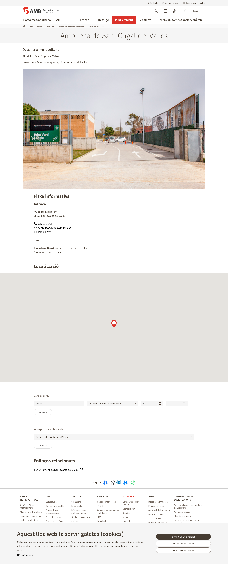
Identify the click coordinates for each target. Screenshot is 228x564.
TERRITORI (76, 496)
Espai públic (76, 506)
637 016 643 (45, 224)
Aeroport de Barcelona (159, 510)
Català (195, 11)
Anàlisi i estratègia (54, 521)
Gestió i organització (81, 517)
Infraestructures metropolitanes (79, 511)
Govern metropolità (55, 506)
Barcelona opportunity (30, 516)
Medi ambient (124, 20)
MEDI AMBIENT (130, 496)
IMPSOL (100, 506)
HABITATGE (102, 496)
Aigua (125, 517)
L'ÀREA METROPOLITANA (29, 498)
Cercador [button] (156, 11)
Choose (160, 403)
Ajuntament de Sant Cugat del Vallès (57, 470)
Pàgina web (44, 232)
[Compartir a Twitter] (112, 482)
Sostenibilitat (129, 508)
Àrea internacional (54, 517)
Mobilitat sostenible (157, 522)
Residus (126, 513)
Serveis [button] (165, 11)
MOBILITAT (153, 496)
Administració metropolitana (52, 511)
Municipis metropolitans (31, 512)
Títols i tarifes (154, 518)
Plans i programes (182, 516)
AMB (59, 20)
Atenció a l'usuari (156, 514)
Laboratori (127, 521)
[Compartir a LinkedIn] (118, 482)
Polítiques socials (182, 512)
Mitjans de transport (157, 506)
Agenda (74, 521)
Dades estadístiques (29, 520)
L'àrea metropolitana (37, 20)
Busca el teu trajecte (158, 501)
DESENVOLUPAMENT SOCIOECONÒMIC (184, 498)
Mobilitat (145, 20)
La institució (51, 501)
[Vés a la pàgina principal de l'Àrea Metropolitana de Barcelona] (41, 11)
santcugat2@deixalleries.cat (54, 228)
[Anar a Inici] (24, 26)
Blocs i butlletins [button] (174, 11)
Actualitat (101, 521)
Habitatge (102, 20)
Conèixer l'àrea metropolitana (27, 506)
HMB (99, 517)
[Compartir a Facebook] (105, 482)
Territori (83, 20)
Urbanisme (76, 501)
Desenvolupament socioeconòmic (180, 20)
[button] (152, 2)
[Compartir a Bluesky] (125, 482)
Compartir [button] (184, 11)
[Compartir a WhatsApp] (132, 482)
